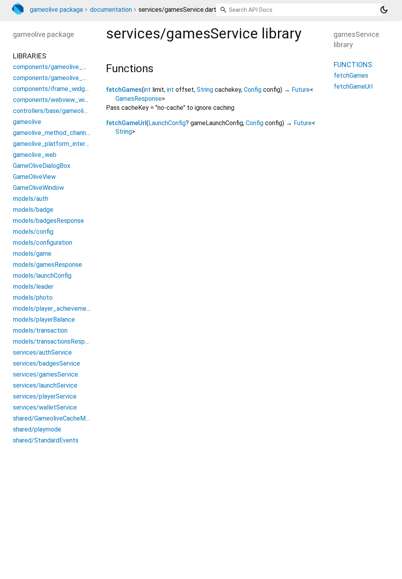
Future (301, 89)
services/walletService (45, 407)
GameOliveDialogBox (41, 165)
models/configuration (42, 242)
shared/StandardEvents (46, 440)
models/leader (33, 286)
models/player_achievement (52, 308)
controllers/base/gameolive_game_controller (76, 111)
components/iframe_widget (52, 89)
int (147, 89)
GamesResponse (138, 98)
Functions (353, 64)
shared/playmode (37, 429)
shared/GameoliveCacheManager (58, 418)
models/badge (33, 209)
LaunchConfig (167, 123)
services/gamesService (45, 374)
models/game (32, 253)
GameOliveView (34, 176)
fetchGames (124, 89)
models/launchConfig (42, 275)
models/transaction (40, 330)
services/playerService (45, 396)
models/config (33, 231)
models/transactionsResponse (55, 341)
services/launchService (45, 385)
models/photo (33, 297)
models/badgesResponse (48, 220)
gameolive (27, 122)
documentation (111, 9)
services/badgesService (46, 363)
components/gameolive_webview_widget (71, 67)
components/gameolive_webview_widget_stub (79, 78)
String (205, 89)
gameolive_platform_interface (55, 143)
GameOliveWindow (38, 187)
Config (252, 89)
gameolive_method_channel (52, 133)
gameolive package (56, 9)
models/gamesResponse (47, 264)
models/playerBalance (44, 319)
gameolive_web (35, 154)
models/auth (30, 198)
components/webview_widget (55, 100)
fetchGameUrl (126, 123)
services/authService (42, 352)
